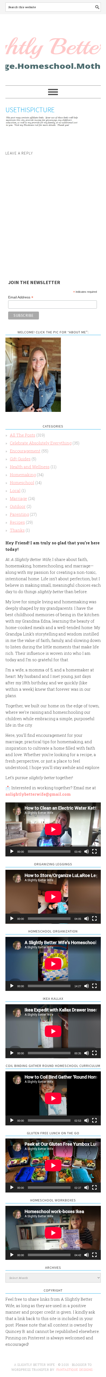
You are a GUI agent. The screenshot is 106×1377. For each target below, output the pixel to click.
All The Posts (22, 435)
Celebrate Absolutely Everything (40, 443)
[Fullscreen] (94, 851)
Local (15, 490)
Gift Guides (20, 458)
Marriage (18, 498)
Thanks (17, 530)
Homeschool (22, 482)
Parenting (19, 514)
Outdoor (18, 506)
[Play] (11, 851)
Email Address (20, 297)
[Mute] (86, 851)
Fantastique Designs (75, 1370)
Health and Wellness (30, 466)
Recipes (17, 522)
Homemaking (23, 474)
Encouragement (25, 450)
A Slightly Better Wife (53, 50)
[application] (53, 829)
